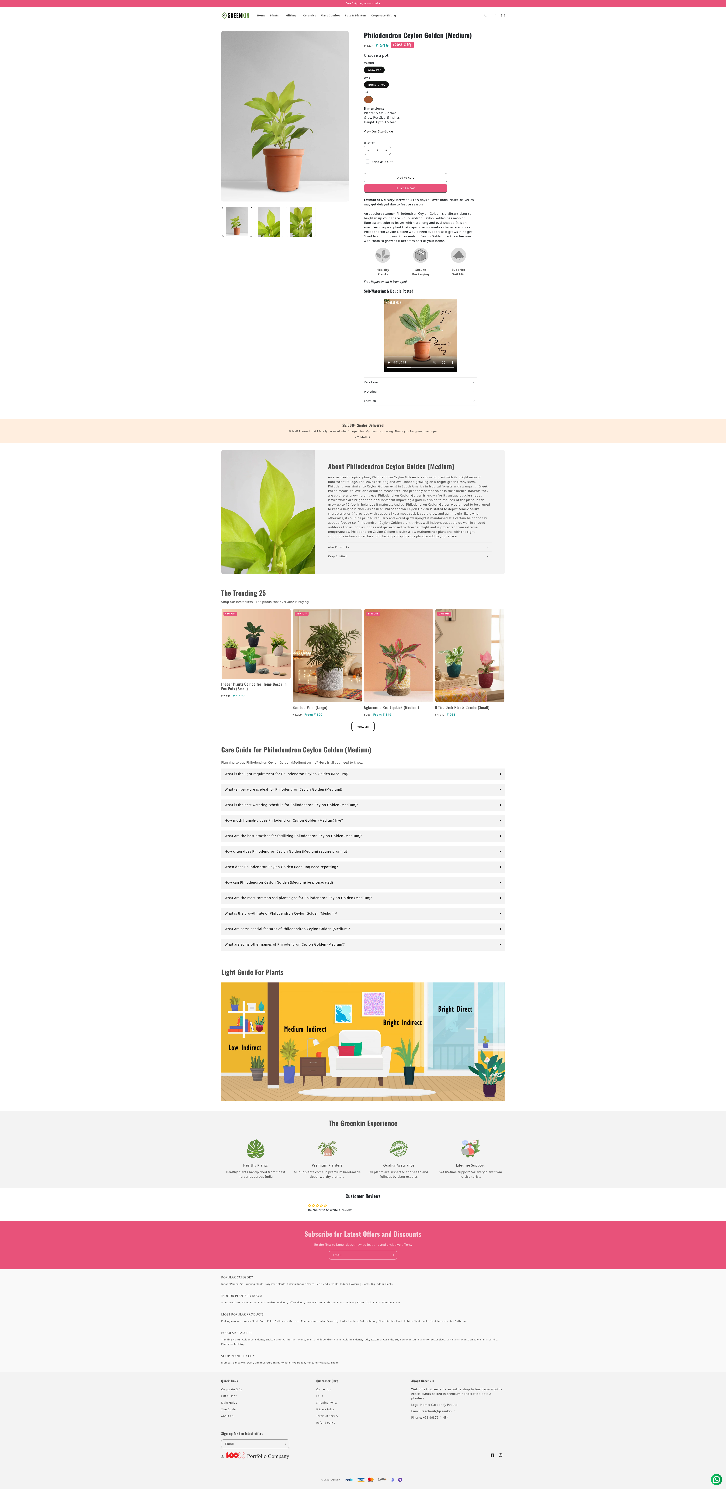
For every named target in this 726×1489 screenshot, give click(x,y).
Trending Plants (230, 1339)
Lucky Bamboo (349, 1321)
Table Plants (373, 1302)
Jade (366, 1339)
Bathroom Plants (334, 1302)
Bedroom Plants (277, 1302)
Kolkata (285, 1362)
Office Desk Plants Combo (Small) (462, 707)
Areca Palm (266, 1321)
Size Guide (228, 1409)
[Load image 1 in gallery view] (237, 222)
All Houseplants (230, 1302)
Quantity (369, 143)
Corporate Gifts (231, 1389)
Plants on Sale (470, 1339)
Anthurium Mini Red (287, 1321)
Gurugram (272, 1362)
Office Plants (296, 1302)
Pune (310, 1362)
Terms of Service (327, 1416)
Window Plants (391, 1302)
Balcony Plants (355, 1302)
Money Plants (306, 1339)
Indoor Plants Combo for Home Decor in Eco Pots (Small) (253, 686)
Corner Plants (314, 1302)
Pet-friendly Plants (327, 1284)
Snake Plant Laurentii (435, 1321)
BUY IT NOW (405, 188)
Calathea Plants (352, 1339)
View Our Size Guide (378, 131)
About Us (227, 1416)
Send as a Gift (382, 162)
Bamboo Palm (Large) (309, 707)
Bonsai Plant (250, 1321)
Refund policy (325, 1422)
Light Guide (229, 1402)
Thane (334, 1362)
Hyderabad (298, 1362)
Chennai (260, 1362)
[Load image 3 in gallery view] (269, 222)
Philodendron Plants (329, 1339)
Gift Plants (453, 1339)
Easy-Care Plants (275, 1284)
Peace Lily (332, 1321)
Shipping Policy (326, 1402)
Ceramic (388, 1339)
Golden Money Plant (372, 1321)
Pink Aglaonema (231, 1321)
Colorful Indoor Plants (300, 1284)
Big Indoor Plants (381, 1284)
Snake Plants (274, 1339)
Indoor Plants (229, 1284)
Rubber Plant (394, 1321)
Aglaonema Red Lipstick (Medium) (391, 707)
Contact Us (323, 1389)
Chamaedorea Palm (313, 1321)
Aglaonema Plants (253, 1339)
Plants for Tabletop (232, 1344)
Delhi (250, 1362)
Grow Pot (374, 70)
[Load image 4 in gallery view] (301, 222)
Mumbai (226, 1362)
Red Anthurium (458, 1321)
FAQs (319, 1396)
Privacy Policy (325, 1409)
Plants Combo (488, 1339)
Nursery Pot (376, 84)
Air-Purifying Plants (251, 1284)
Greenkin (335, 1479)
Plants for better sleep (431, 1339)
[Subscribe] (393, 1255)
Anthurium (289, 1339)
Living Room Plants (254, 1302)
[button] (276, 15)
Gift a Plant (229, 1396)
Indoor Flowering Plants (355, 1284)
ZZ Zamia (376, 1339)
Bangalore (239, 1362)
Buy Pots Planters (405, 1339)
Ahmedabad (322, 1362)
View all (363, 726)
